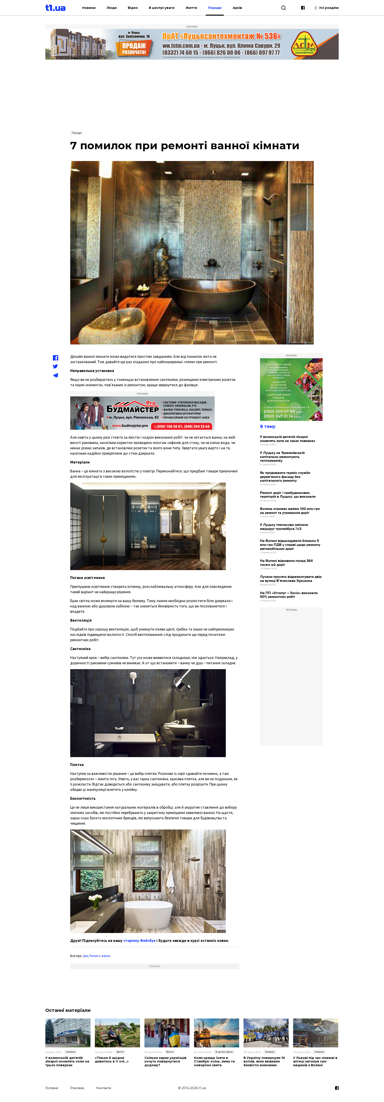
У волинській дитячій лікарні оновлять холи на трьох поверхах (287, 439)
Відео (133, 8)
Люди (112, 8)
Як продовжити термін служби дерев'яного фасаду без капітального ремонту (285, 477)
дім (85, 956)
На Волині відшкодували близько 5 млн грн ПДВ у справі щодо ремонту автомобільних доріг (290, 545)
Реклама (77, 1088)
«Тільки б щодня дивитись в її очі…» (112, 1060)
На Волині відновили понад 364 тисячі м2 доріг (286, 563)
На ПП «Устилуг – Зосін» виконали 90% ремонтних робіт (289, 595)
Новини (89, 8)
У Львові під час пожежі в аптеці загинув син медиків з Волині (315, 1061)
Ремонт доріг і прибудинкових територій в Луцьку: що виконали (288, 495)
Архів (237, 8)
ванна (106, 956)
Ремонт (94, 956)
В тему (267, 426)
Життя (191, 8)
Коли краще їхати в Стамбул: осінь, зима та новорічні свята (214, 1061)
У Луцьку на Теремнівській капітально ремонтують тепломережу (282, 457)
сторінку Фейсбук (139, 941)
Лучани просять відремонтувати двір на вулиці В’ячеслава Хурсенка (291, 579)
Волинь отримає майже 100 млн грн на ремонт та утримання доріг (290, 511)
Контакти (103, 1088)
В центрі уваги (161, 8)
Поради (215, 8)
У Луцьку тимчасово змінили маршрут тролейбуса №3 (284, 527)
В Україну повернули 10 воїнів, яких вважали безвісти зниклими (264, 1061)
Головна (51, 1088)
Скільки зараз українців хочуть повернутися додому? (165, 1061)
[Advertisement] (192, 95)
